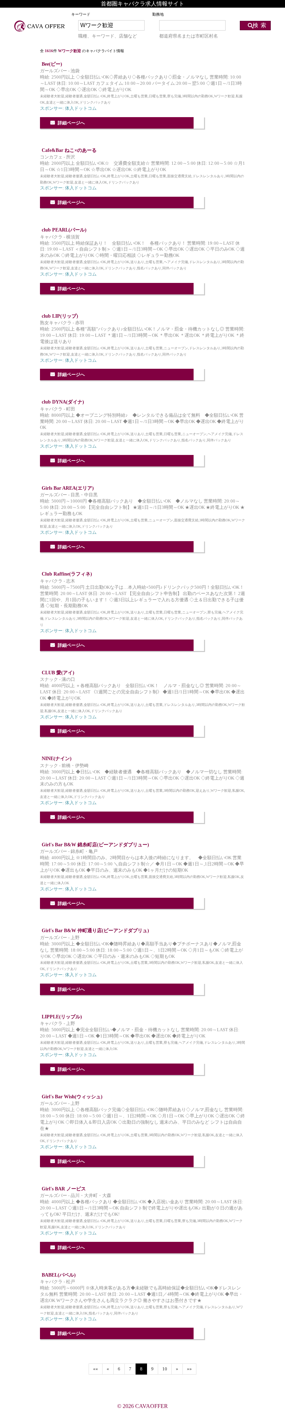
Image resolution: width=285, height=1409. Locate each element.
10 (164, 1369)
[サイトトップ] (40, 26)
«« (95, 1369)
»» (189, 1369)
